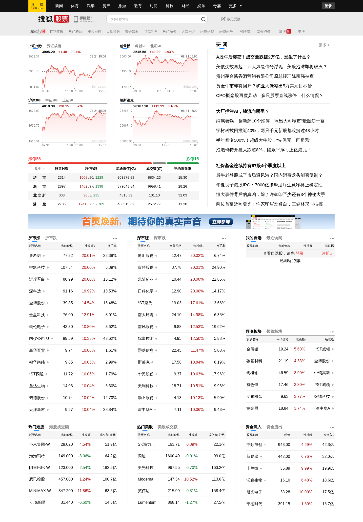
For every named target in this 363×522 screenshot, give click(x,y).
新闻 (59, 6)
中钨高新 (322, 373)
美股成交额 (168, 427)
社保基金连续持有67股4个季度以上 (251, 165)
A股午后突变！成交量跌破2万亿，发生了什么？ (263, 57)
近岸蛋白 (37, 279)
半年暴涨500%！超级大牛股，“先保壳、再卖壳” (263, 140)
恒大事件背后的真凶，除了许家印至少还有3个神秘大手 (270, 194)
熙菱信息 (146, 350)
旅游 (122, 6)
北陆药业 (146, 279)
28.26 (182, 186)
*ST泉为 (145, 303)
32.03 (182, 195)
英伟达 (144, 491)
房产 (106, 6)
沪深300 (34, 100)
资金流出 (274, 427)
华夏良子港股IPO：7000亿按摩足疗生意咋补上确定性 (269, 184)
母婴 (217, 6)
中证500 (51, 100)
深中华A (145, 409)
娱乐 (201, 6)
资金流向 (132, 32)
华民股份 (146, 374)
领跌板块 (274, 331)
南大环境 (146, 315)
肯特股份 (146, 267)
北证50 (155, 46)
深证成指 (54, 46)
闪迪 (142, 456)
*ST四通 (36, 374)
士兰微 (252, 468)
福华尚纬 (37, 362)
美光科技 (146, 468)
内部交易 (207, 32)
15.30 (182, 177)
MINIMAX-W (40, 491)
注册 (326, 253)
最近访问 (274, 238)
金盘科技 (37, 315)
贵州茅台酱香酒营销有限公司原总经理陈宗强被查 (265, 76)
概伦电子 (37, 327)
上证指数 (35, 46)
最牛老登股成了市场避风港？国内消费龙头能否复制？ (269, 175)
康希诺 (35, 255)
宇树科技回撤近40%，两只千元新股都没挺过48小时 (267, 130)
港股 (282, 32)
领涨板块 (254, 331)
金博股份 (37, 303)
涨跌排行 (94, 32)
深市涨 (143, 238)
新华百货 (37, 350)
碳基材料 (254, 361)
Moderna (145, 479)
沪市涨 (34, 238)
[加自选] (43, 255)
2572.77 (154, 204)
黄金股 (252, 408)
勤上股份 (146, 398)
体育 (75, 6)
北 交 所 (39, 195)
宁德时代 (254, 504)
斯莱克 (144, 362)
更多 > (324, 45)
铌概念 (252, 373)
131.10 (154, 195)
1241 (82, 204)
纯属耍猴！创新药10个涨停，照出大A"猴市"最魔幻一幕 (270, 120)
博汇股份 (146, 255)
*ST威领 (323, 349)
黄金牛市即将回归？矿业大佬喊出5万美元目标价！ (266, 85)
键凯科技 (37, 267)
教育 (138, 6)
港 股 (39, 204)
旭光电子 (254, 492)
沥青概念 (254, 397)
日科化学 (146, 291)
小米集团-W (39, 444)
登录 (328, 6)
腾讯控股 (37, 479)
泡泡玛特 (37, 456)
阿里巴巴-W (39, 468)
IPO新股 (150, 32)
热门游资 (170, 32)
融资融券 (226, 32)
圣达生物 (37, 386)
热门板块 (75, 32)
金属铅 (252, 349)
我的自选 (254, 238)
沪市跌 (51, 238)
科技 (170, 6)
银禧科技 (322, 396)
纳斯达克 (127, 100)
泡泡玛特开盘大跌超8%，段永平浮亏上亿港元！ (263, 149)
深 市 (39, 186)
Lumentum (147, 502)
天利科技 (146, 386)
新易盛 (252, 456)
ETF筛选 (56, 32)
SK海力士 (146, 444)
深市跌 (160, 238)
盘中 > (39, 169)
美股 (301, 32)
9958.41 (154, 186)
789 (101, 204)
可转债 (245, 32)
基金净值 (264, 32)
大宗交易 (188, 32)
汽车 (91, 6)
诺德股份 (37, 398)
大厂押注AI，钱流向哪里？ (242, 111)
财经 (185, 6)
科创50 (140, 46)
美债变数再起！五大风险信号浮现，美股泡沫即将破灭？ (271, 66)
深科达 (35, 291)
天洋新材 (37, 409)
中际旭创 (254, 445)
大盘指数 (113, 32)
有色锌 (252, 385)
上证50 (67, 100)
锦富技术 (146, 338)
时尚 (154, 6)
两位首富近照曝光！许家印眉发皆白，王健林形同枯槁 (269, 204)
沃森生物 (254, 480)
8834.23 (154, 177)
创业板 (125, 46)
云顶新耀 (37, 502)
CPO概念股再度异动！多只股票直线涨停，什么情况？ (269, 95)
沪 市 (39, 177)
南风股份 (146, 327)
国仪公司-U (39, 338)
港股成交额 (59, 427)
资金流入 (254, 427)
